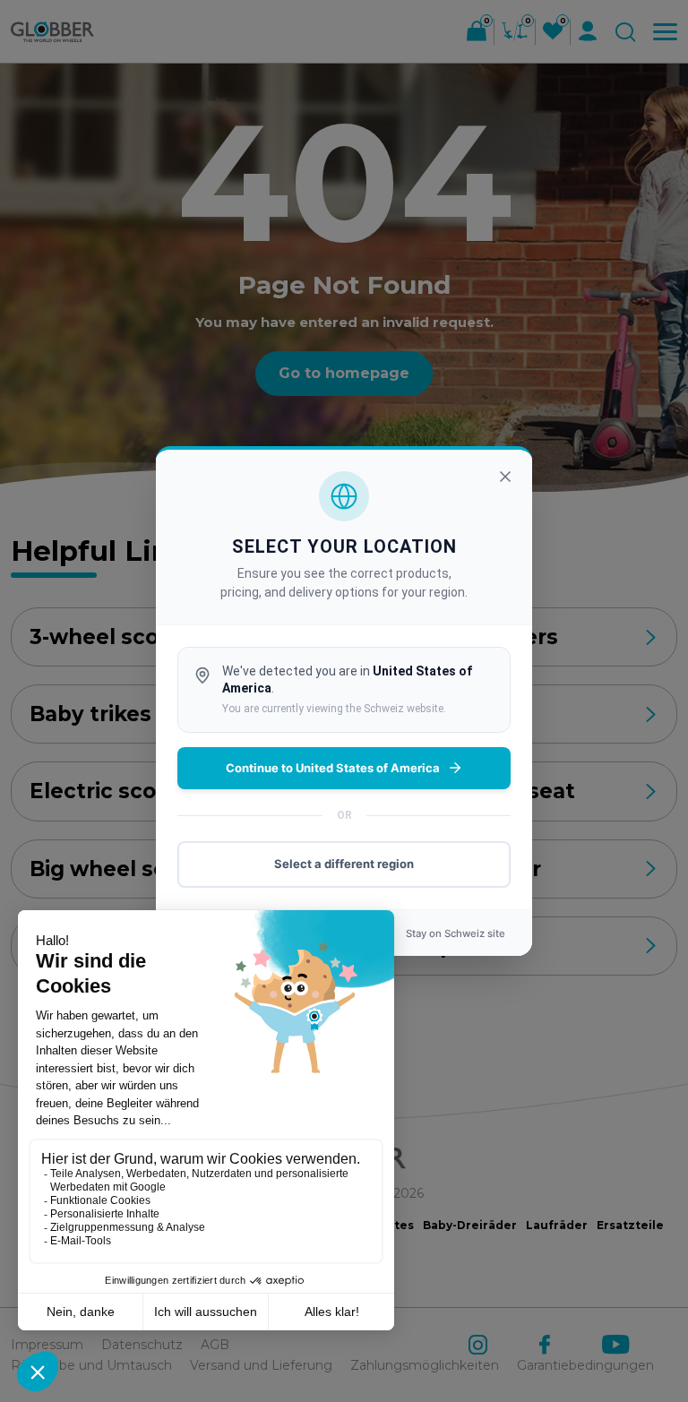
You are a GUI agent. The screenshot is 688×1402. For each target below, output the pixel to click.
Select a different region (344, 863)
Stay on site (455, 933)
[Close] (505, 476)
